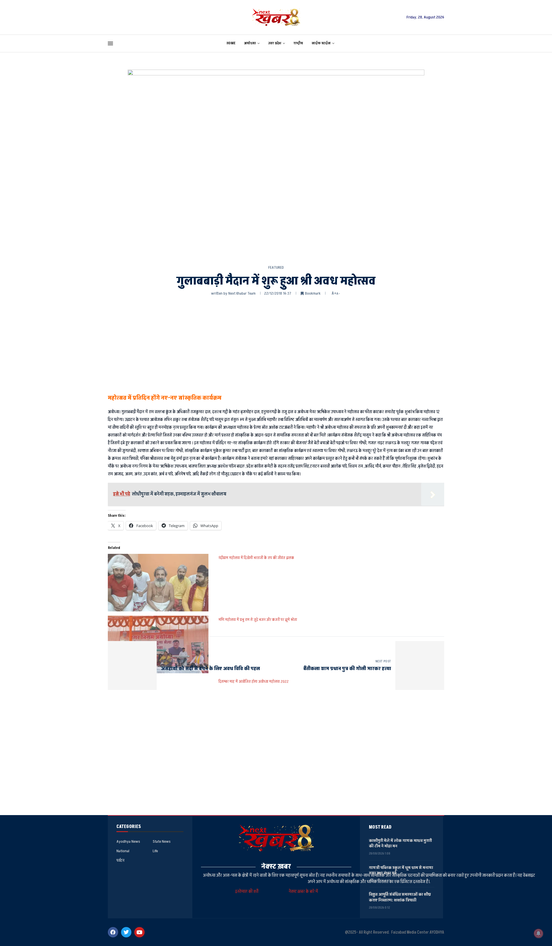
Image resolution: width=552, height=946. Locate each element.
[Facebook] (113, 932)
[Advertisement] (276, 344)
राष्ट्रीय (298, 43)
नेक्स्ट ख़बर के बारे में (303, 891)
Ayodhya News (128, 842)
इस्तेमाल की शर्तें (247, 891)
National (122, 851)
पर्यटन (120, 861)
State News (161, 842)
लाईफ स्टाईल (321, 43)
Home (231, 43)
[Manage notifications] (538, 933)
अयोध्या (250, 43)
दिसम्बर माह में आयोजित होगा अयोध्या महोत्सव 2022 (253, 681)
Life (155, 851)
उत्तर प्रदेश (274, 43)
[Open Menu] (110, 43)
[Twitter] (126, 932)
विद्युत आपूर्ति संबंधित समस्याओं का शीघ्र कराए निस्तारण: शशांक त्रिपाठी (400, 897)
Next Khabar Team (242, 293)
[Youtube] (139, 932)
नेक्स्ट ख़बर (276, 866)
